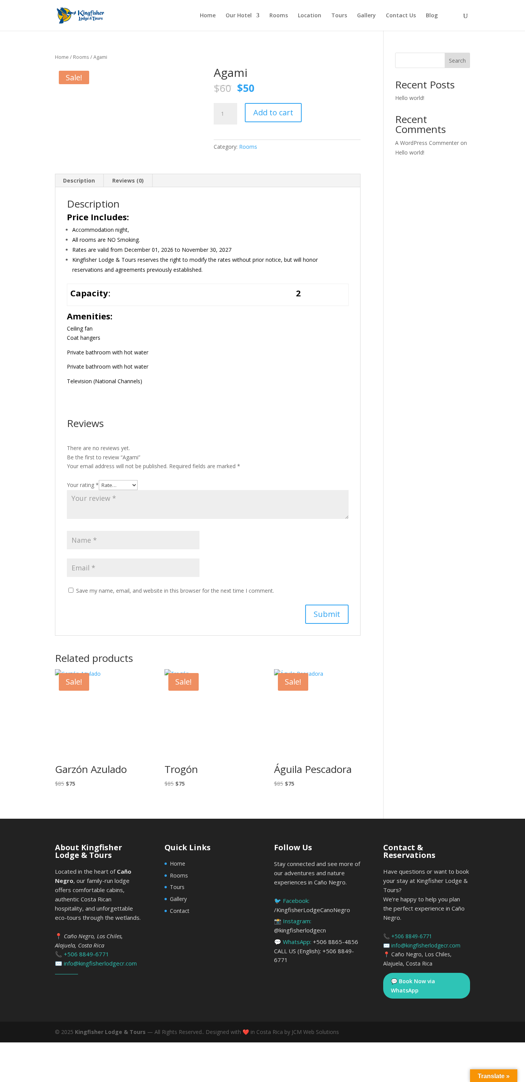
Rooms (278, 16)
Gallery (366, 16)
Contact (179, 910)
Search (457, 60)
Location (309, 16)
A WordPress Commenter (427, 142)
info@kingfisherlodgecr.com (100, 963)
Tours (339, 16)
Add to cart (273, 112)
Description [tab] (79, 180)
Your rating (83, 485)
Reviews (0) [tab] (128, 180)
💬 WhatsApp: (316, 951)
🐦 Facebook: (312, 905)
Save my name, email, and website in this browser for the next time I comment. (175, 590)
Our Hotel (239, 16)
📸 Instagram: (300, 925)
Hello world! (409, 97)
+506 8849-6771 (86, 954)
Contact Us (401, 16)
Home (208, 16)
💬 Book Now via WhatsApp (413, 985)
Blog (432, 16)
